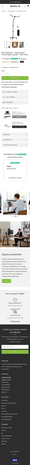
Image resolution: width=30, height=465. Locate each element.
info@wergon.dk (15, 321)
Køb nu (6, 281)
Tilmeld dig (15, 351)
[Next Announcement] (27, 2)
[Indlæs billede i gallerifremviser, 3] (22, 45)
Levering (4, 411)
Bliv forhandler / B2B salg (9, 403)
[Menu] (2, 6)
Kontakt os (5, 400)
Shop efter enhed (7, 427)
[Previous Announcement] (3, 2)
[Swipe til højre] (27, 45)
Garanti (4, 406)
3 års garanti (9, 102)
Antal (3, 71)
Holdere (4, 430)
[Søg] (25, 6)
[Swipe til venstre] (3, 45)
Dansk (14, 454)
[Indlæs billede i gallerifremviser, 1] (7, 45)
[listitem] (15, 2)
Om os (3, 408)
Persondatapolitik (7, 419)
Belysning (4, 441)
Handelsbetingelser (7, 417)
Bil (2, 433)
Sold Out (19, 117)
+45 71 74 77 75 (15, 309)
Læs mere (14, 87)
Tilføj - (19, 126)
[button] (15, 134)
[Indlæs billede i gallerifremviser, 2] (15, 45)
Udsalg (3, 444)
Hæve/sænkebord (7, 436)
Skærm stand (5, 438)
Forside (3, 11)
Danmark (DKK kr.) (14, 451)
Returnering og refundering (9, 414)
